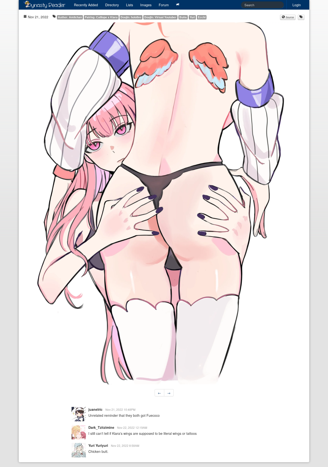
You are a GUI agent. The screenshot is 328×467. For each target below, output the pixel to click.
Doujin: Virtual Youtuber (160, 17)
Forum (164, 4)
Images (146, 4)
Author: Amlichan (70, 17)
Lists (129, 4)
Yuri (192, 17)
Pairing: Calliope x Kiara (101, 17)
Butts (183, 17)
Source (289, 17)
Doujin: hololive (131, 17)
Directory (112, 4)
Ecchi (202, 17)
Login (296, 4)
